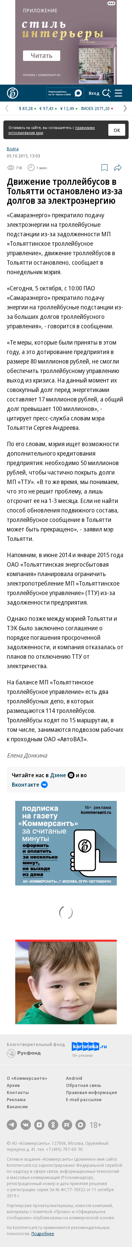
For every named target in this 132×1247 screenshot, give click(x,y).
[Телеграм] (12, 1125)
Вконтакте (25, 784)
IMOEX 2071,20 (95, 108)
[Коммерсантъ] (12, 93)
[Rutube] (67, 1125)
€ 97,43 (46, 108)
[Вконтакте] (26, 1125)
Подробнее (42, 1233)
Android (74, 1078)
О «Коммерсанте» (27, 1078)
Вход (94, 93)
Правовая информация (91, 1092)
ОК (117, 130)
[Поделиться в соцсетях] (118, 167)
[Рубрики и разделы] (118, 93)
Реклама (16, 1099)
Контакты (18, 1092)
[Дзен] (39, 1125)
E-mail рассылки (84, 1099)
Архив (13, 1085)
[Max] (80, 1125)
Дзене (58, 775)
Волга (13, 149)
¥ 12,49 (67, 108)
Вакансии (17, 1106)
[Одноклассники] (53, 1125)
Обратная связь (83, 1085)
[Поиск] (107, 93)
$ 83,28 (26, 108)
